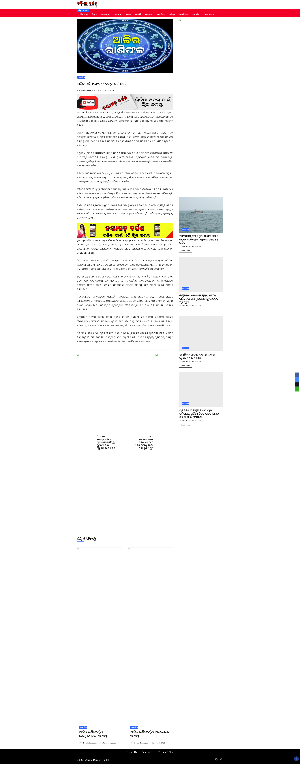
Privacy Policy (165, 752)
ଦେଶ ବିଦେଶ (183, 14)
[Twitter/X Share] (297, 384)
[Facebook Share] (297, 375)
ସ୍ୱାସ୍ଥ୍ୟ (118, 14)
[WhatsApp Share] (297, 389)
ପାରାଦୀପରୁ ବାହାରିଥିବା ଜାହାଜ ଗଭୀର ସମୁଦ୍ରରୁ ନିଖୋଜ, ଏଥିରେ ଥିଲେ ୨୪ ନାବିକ (199, 239)
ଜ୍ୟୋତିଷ (196, 14)
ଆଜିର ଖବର (83, 14)
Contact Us (148, 752)
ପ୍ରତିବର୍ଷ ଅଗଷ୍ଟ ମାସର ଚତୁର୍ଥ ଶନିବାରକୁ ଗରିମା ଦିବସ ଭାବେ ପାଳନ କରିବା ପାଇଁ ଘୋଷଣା (199, 413)
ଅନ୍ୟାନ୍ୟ (148, 14)
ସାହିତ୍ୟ (172, 14)
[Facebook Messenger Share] (297, 379)
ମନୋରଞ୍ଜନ (105, 14)
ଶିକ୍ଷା (94, 14)
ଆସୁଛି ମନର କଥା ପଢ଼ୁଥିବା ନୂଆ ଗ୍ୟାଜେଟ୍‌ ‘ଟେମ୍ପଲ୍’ (197, 356)
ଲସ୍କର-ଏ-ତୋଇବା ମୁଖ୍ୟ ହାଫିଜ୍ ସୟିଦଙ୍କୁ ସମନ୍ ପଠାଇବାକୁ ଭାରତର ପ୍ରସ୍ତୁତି (198, 298)
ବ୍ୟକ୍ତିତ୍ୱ (161, 14)
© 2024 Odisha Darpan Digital (93, 759)
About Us (132, 752)
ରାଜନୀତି (138, 14)
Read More (185, 250)
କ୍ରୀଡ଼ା (128, 14)
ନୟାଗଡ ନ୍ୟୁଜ (209, 14)
